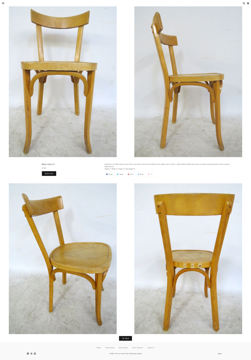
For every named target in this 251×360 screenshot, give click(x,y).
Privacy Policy (109, 348)
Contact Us (150, 348)
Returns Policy (123, 348)
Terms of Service (137, 348)
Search (99, 348)
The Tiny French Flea (121, 353)
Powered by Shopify (135, 353)
